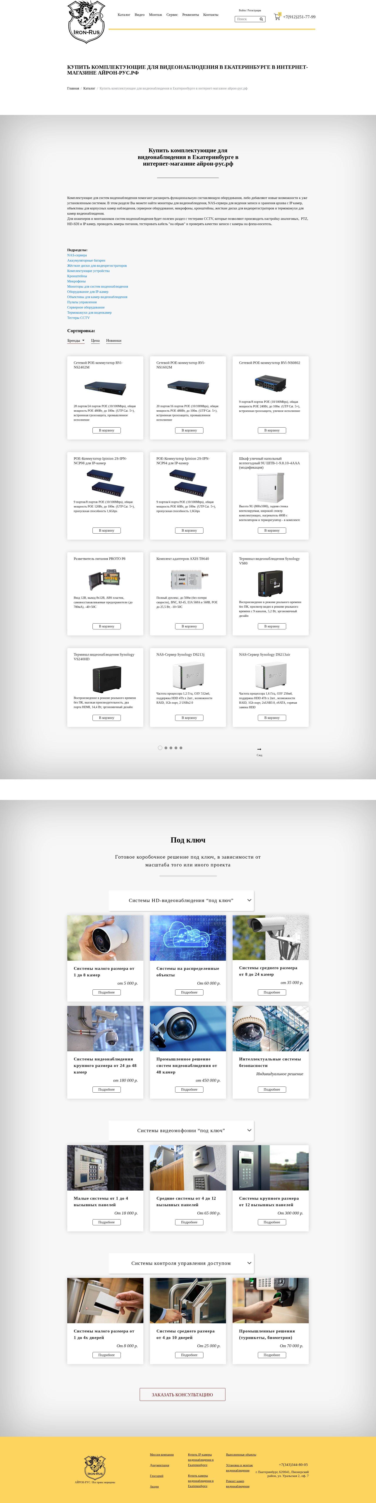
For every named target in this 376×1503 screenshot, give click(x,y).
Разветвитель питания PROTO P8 (100, 559)
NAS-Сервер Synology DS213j (180, 654)
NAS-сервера (77, 255)
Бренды (74, 340)
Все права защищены (103, 1482)
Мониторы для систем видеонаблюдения (97, 286)
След (259, 755)
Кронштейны (77, 276)
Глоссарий (156, 1476)
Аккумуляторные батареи (86, 260)
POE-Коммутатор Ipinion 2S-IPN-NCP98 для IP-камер (100, 460)
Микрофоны (76, 281)
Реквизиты (190, 15)
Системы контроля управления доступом (181, 1263)
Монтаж (155, 15)
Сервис (172, 15)
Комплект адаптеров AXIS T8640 (182, 559)
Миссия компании (162, 1454)
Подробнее (106, 992)
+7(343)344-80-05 (293, 1465)
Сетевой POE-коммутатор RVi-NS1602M (180, 365)
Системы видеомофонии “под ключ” (181, 1130)
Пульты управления (82, 302)
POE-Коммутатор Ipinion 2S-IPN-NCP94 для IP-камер (183, 460)
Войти (242, 10)
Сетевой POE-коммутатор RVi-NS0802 (269, 363)
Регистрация (254, 10)
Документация (159, 1465)
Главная (73, 88)
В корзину (106, 430)
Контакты (210, 15)
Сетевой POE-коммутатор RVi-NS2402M (98, 365)
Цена (95, 340)
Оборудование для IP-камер (87, 292)
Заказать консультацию (182, 1394)
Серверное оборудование (86, 307)
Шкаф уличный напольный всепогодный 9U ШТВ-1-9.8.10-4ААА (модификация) (269, 462)
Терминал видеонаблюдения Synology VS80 (269, 561)
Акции (154, 1486)
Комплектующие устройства (88, 271)
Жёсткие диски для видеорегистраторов (97, 265)
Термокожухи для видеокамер (89, 312)
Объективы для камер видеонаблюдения (97, 297)
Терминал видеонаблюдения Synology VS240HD (104, 656)
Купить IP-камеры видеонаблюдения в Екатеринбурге (201, 1460)
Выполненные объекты (241, 1454)
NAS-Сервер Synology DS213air (264, 654)
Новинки (113, 340)
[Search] (261, 19)
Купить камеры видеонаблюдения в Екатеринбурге (201, 1481)
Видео (140, 15)
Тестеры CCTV (78, 318)
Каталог (124, 15)
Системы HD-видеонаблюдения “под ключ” (181, 900)
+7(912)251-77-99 (299, 16)
